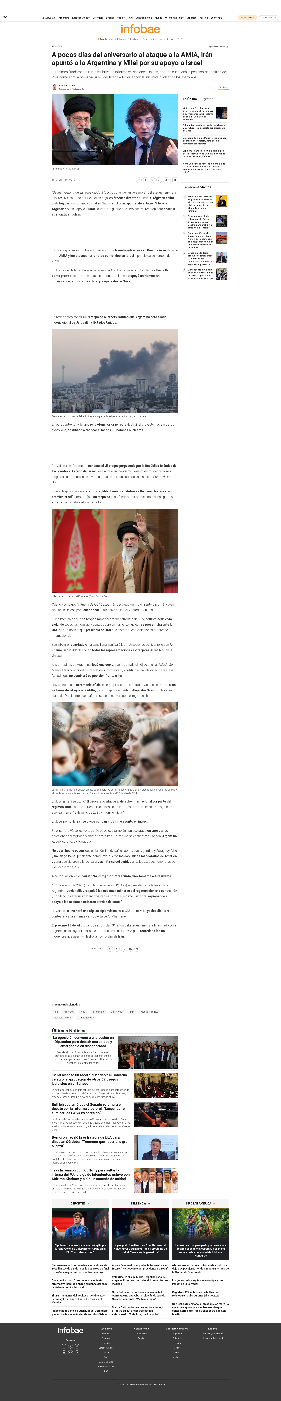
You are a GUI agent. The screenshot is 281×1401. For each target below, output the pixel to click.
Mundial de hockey (117, 39)
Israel (83, 1011)
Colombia (98, 17)
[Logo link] (140, 28)
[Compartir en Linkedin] (159, 180)
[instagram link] (77, 1346)
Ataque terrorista (149, 1011)
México (121, 17)
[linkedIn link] (77, 1352)
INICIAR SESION (269, 18)
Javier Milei (117, 1011)
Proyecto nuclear (63, 1017)
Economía (216, 17)
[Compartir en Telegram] (166, 180)
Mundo (158, 17)
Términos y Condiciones (212, 1333)
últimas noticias (86, 1017)
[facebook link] (64, 1346)
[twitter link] (70, 1346)
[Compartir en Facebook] (145, 180)
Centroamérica (144, 17)
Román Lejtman (67, 85)
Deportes (191, 17)
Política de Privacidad (213, 1338)
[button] (5, 17)
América (106, 1333)
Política (203, 17)
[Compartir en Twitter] (152, 180)
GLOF (180, 39)
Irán (56, 1011)
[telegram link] (70, 1352)
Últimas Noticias (174, 17)
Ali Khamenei (98, 1011)
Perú (130, 17)
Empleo (141, 1338)
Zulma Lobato (134, 39)
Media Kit (177, 1357)
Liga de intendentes (167, 39)
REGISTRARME (248, 18)
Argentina (64, 17)
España (110, 17)
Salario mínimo (150, 39)
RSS (106, 1371)
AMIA (131, 1011)
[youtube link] (64, 1352)
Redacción (142, 1333)
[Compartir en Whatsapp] (139, 180)
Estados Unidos (81, 17)
